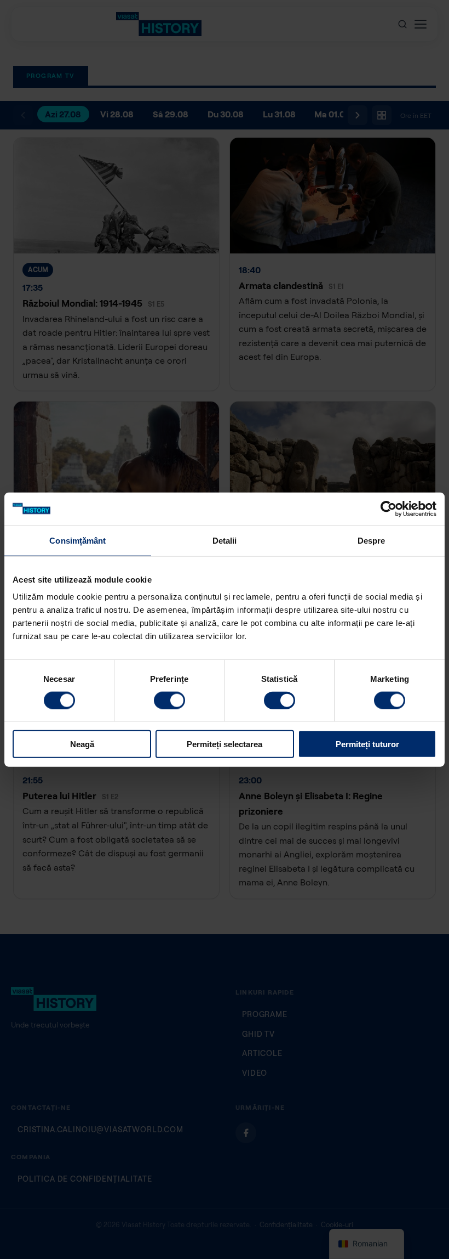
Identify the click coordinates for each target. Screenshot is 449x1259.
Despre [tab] (371, 540)
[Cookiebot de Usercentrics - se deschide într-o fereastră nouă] (388, 508)
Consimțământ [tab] (77, 540)
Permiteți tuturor (367, 744)
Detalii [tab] (224, 540)
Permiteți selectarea (224, 744)
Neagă (82, 744)
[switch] (169, 700)
